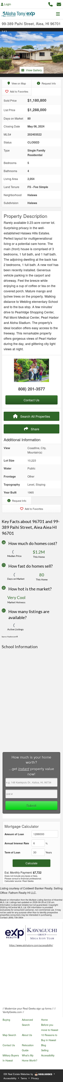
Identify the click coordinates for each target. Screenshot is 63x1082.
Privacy (35, 1078)
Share (34, 429)
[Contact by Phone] (50, 4)
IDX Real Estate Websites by (19, 1074)
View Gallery (34, 70)
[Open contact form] (59, 4)
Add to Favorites (18, 91)
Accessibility (10, 1078)
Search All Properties (34, 416)
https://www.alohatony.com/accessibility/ (31, 945)
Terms (24, 1078)
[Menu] (58, 14)
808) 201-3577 (31, 389)
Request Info (48, 83)
